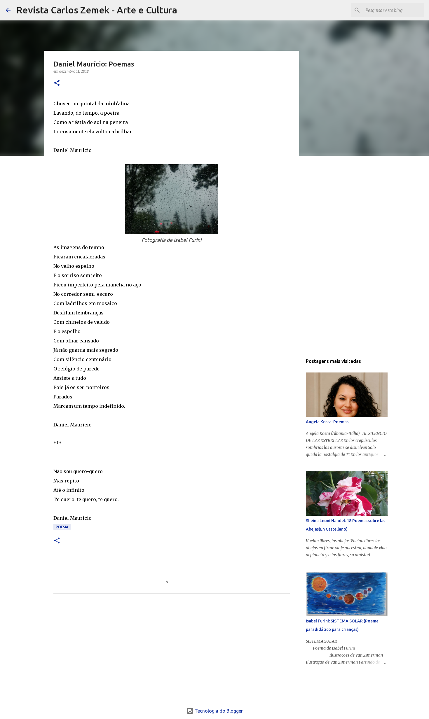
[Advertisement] (171, 652)
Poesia (62, 527)
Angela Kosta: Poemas (327, 421)
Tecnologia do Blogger (218, 710)
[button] (56, 83)
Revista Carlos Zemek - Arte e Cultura (96, 10)
